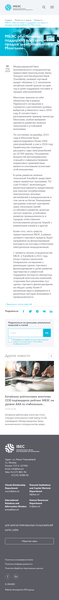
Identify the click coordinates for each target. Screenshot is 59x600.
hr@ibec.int (38, 503)
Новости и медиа (23, 19)
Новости (38, 19)
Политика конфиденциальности (19, 564)
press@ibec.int (15, 505)
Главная (8, 19)
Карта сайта (11, 530)
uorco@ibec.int (15, 488)
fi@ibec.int (40, 489)
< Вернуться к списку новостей (18, 304)
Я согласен (30, 341)
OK (47, 332)
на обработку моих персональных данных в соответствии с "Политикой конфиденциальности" (30, 341)
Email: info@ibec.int (14, 468)
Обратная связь (29, 541)
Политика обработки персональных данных (24, 568)
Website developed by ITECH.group (19, 589)
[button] (51, 356)
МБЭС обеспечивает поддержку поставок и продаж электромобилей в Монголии (26, 23)
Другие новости (17, 355)
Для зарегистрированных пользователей (29, 525)
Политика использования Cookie (19, 559)
